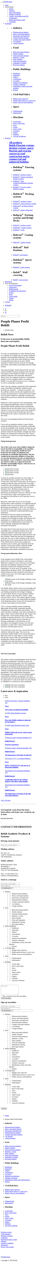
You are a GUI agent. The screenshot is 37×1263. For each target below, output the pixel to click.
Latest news (13, 287)
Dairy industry (18, 59)
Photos (11, 300)
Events (11, 293)
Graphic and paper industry (22, 39)
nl (5, 309)
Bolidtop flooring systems (22, 175)
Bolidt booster (13, 289)
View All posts (5, 800)
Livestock (16, 131)
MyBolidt (8, 305)
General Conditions (7, 1243)
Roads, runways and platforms (23, 102)
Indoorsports (17, 113)
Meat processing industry (21, 52)
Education (16, 75)
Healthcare (16, 73)
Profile (11, 9)
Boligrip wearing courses (22, 225)
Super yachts (17, 129)
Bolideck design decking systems (24, 204)
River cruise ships (19, 123)
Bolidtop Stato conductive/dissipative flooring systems (23, 183)
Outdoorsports (17, 111)
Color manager (5, 1234)
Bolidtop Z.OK (19, 230)
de (5, 312)
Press (10, 294)
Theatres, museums (19, 84)
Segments (8, 23)
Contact (7, 302)
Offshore (16, 134)
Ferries (15, 127)
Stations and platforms (20, 83)
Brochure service (6, 1232)
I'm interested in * (7, 888)
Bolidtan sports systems (21, 267)
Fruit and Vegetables (19, 61)
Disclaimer (4, 1245)
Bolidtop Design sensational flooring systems (23, 178)
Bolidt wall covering (20, 280)
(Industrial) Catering (19, 63)
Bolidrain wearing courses (22, 228)
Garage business (18, 43)
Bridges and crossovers (20, 99)
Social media (13, 296)
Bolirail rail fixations (20, 255)
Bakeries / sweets (18, 57)
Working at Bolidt (15, 14)
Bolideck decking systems (22, 201)
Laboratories (17, 79)
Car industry (17, 41)
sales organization (15, 12)
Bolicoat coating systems (22, 242)
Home (7, 1115)
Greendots (12, 22)
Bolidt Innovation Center (17, 20)
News (15, 285)
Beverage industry (19, 65)
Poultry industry (18, 54)
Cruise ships (17, 121)
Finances (12, 11)
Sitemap (3, 1241)
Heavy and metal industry (21, 34)
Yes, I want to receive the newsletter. (15, 996)
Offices (15, 77)
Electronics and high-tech (21, 36)
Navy (15, 125)
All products (22, 152)
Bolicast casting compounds (23, 210)
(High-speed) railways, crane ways (24, 100)
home (7, 5)
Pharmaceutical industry (21, 32)
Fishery (15, 132)
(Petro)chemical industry (21, 38)
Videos (11, 298)
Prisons (15, 90)
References (8, 282)
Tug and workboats (19, 136)
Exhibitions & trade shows (17, 291)
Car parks (16, 81)
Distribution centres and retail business (17, 1180)
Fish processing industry (21, 56)
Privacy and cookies (7, 1247)
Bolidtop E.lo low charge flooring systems (22, 188)
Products (8, 138)
